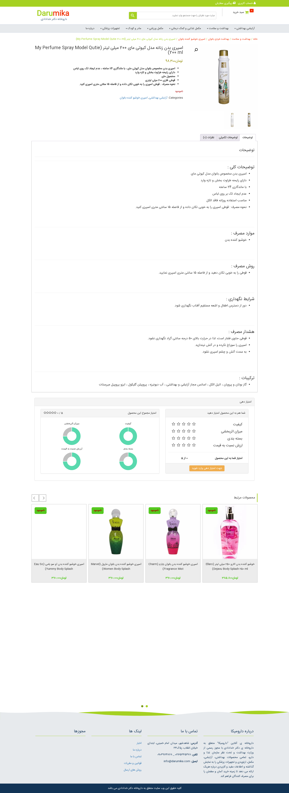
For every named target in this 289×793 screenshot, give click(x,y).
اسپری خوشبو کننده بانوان (191, 39)
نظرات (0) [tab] (208, 137)
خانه (255, 39)
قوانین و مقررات (133, 763)
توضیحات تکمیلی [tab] (228, 137)
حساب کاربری (246, 3)
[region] (144, 652)
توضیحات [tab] (247, 137)
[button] (196, 49)
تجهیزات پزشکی (111, 28)
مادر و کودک (134, 28)
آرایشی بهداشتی (245, 28)
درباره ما (90, 28)
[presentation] (42, 498)
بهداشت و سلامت (218, 28)
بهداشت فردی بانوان (218, 39)
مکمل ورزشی (156, 28)
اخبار (139, 743)
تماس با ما (136, 756)
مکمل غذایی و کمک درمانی (186, 28)
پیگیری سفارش (224, 3)
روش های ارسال (133, 770)
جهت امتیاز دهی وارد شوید (207, 468)
